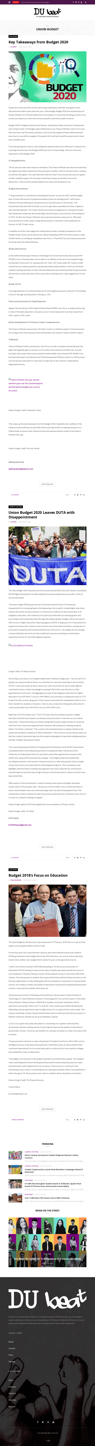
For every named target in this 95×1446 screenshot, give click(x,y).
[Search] (85, 2)
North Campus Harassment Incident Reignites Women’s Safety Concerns (36, 2)
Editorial (12, 1393)
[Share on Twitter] (77, 495)
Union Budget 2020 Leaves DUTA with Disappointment (42, 515)
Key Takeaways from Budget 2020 (38, 42)
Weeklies (12, 1400)
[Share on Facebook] (74, 495)
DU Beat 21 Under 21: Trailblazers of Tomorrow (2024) (47, 1258)
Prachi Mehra (16, 880)
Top (48, 1441)
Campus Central (15, 507)
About (11, 1342)
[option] (47, 1242)
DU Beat (14, 47)
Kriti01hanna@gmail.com (20, 825)
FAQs (11, 1355)
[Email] (84, 495)
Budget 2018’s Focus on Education (38, 875)
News (11, 1380)
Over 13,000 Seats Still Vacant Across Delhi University (47, 1198)
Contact (12, 1348)
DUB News (29, 1180)
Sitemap (12, 1361)
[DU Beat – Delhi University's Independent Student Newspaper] (47, 13)
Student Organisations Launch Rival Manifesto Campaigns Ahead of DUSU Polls (54, 1170)
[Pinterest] (80, 495)
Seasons (12, 1406)
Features (47, 1254)
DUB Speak (13, 36)
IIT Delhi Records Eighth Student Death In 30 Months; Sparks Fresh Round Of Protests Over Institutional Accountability (53, 1184)
